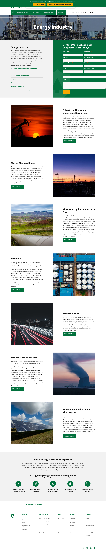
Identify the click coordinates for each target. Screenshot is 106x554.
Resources (72, 522)
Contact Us (61, 532)
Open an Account (74, 532)
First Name (66, 52)
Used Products (42, 532)
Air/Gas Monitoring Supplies (45, 524)
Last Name (87, 52)
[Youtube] (91, 548)
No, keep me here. (39, 4)
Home (12, 16)
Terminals (13, 79)
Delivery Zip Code (89, 68)
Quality (87, 518)
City (85, 63)
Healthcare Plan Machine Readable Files (90, 525)
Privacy (87, 529)
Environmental (89, 532)
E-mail (64, 74)
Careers (60, 524)
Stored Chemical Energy (17, 72)
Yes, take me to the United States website (60, 4)
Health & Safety (90, 521)
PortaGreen (61, 527)
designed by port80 (35, 548)
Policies (60, 521)
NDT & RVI (24, 529)
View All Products (69, 141)
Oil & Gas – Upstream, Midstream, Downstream (24, 68)
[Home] (13, 12)
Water (23, 522)
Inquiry (64, 79)
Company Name (67, 63)
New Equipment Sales (44, 529)
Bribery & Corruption (88, 536)
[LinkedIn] (94, 548)
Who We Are (61, 518)
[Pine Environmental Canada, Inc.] (12, 528)
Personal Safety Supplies (45, 527)
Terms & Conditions (72, 529)
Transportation (15, 83)
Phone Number (88, 57)
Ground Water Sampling (44, 518)
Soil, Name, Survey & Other (26, 526)
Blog (59, 529)
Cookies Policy (89, 540)
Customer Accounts (72, 519)
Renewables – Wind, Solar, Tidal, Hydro (21, 90)
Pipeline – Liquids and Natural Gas (20, 75)
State (64, 68)
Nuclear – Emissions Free (17, 86)
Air (22, 519)
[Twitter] (87, 548)
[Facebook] (83, 548)
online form (53, 505)
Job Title (65, 57)
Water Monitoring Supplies (45, 521)
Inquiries (72, 525)
